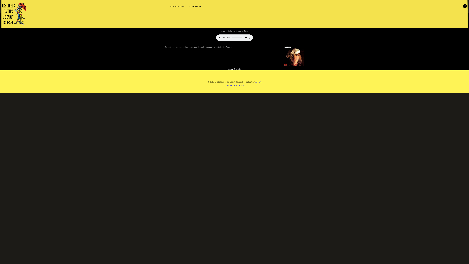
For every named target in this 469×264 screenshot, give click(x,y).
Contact (228, 85)
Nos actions (176, 6)
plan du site (239, 85)
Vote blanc (195, 6)
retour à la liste (234, 69)
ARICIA (258, 82)
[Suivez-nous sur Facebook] (465, 6)
